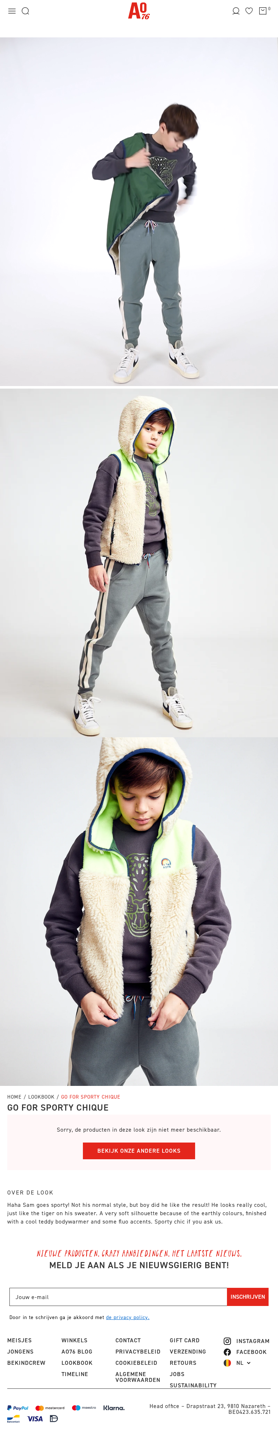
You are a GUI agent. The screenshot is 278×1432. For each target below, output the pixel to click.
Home (14, 1097)
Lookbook (42, 1097)
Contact (128, 1340)
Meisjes (19, 1340)
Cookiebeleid (136, 1363)
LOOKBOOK (77, 1363)
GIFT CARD (185, 1340)
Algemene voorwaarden (137, 1377)
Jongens (20, 1351)
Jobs (177, 1374)
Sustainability (193, 1385)
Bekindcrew (26, 1363)
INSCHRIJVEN (248, 1297)
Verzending (188, 1351)
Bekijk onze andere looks (139, 1151)
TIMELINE (75, 1374)
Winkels (75, 1340)
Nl (240, 1363)
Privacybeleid (138, 1351)
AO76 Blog (77, 1351)
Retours (183, 1363)
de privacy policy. (127, 1317)
